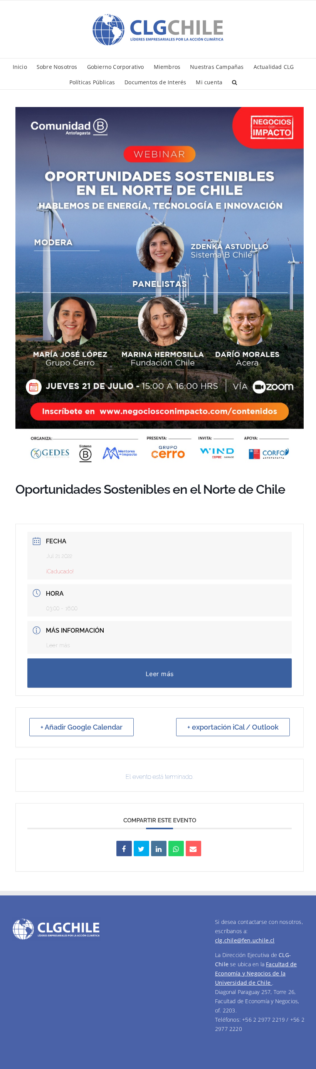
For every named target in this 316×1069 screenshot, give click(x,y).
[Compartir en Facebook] (124, 848)
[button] (234, 81)
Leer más (58, 645)
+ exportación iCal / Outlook (233, 727)
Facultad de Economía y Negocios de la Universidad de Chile (256, 973)
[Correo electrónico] (193, 848)
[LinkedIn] (158, 848)
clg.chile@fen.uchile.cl (245, 940)
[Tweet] (141, 848)
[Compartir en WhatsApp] (176, 848)
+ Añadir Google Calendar (81, 727)
